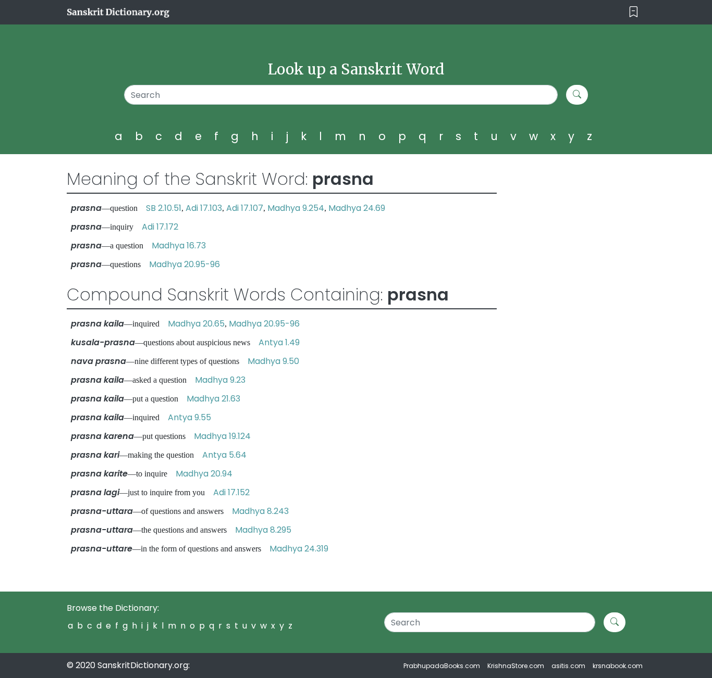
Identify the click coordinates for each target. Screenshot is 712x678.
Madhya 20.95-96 (184, 264)
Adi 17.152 (231, 492)
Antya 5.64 (224, 455)
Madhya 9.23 (220, 380)
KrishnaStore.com (515, 665)
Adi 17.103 (204, 208)
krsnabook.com (618, 665)
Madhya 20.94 (204, 474)
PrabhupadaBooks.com (441, 665)
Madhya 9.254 (295, 208)
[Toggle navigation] (633, 12)
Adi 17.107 (244, 208)
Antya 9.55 (189, 417)
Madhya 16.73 (179, 246)
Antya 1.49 (279, 342)
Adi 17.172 (160, 227)
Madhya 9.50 (273, 361)
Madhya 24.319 (298, 549)
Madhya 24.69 (356, 208)
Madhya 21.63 (213, 399)
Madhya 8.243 (260, 511)
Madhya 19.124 (222, 436)
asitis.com (568, 665)
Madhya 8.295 (263, 530)
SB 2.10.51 (163, 208)
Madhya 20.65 (196, 324)
